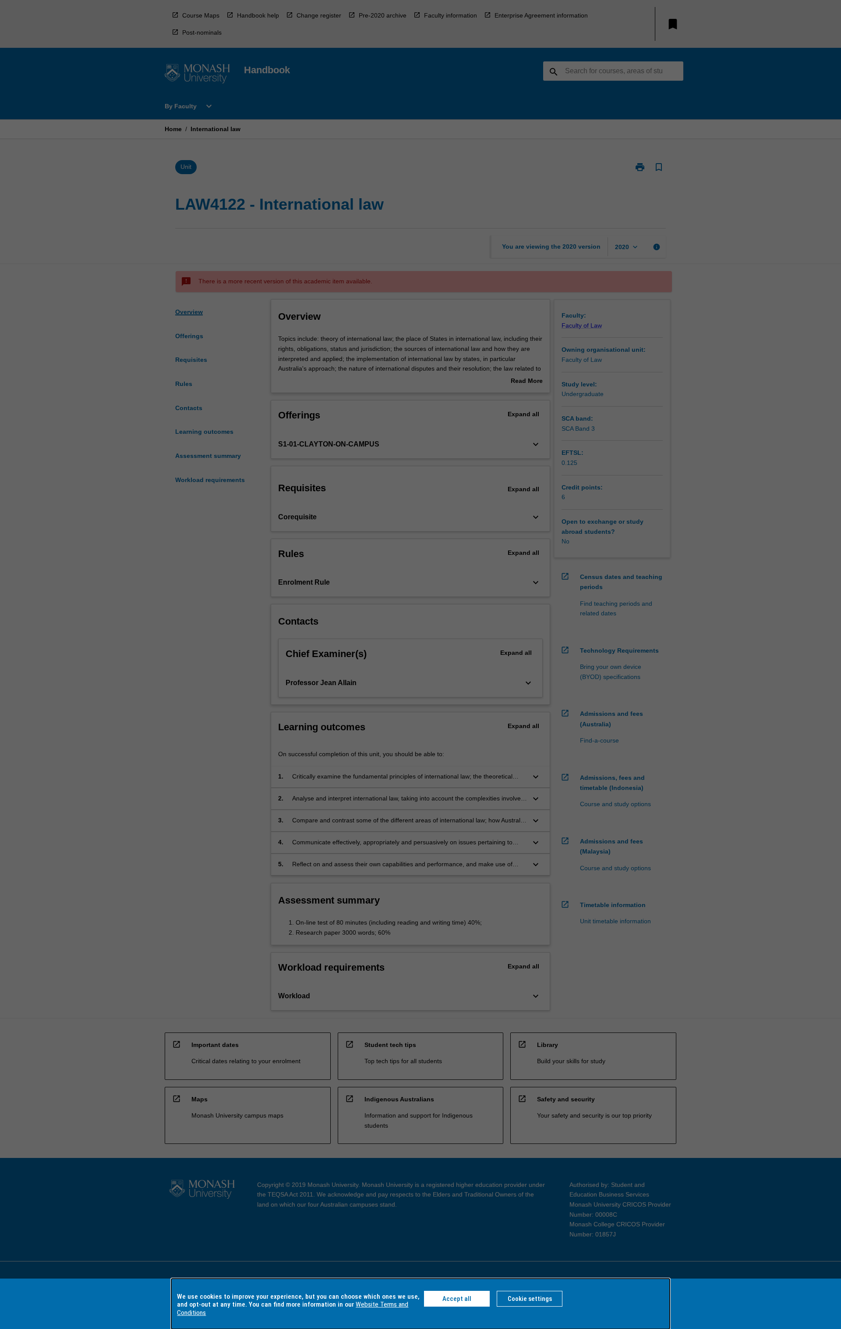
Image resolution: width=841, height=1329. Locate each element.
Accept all (456, 1299)
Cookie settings (530, 1299)
